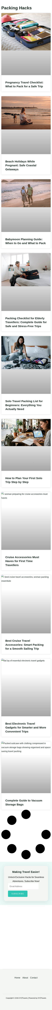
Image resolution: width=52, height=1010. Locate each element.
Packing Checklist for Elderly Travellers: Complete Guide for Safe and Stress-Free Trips (26, 322)
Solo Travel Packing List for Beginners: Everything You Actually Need (24, 405)
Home (17, 978)
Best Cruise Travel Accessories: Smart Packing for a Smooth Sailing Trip (24, 644)
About (25, 978)
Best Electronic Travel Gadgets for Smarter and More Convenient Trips (25, 727)
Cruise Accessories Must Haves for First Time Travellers (22, 561)
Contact (33, 978)
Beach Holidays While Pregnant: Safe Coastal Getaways (20, 165)
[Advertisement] (26, 939)
